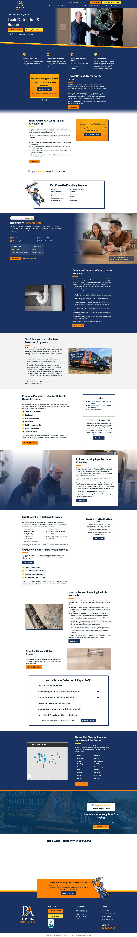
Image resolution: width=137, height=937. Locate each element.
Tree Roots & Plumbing (94, 410)
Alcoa (79, 755)
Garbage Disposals (56, 200)
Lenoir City (80, 775)
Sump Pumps (73, 194)
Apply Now (15, 258)
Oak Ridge (97, 764)
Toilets (72, 196)
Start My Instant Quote (111, 2)
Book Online (95, 2)
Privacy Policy (88, 935)
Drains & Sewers (67, 6)
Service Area (100, 6)
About (51, 6)
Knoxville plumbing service (80, 101)
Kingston (80, 772)
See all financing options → (30, 258)
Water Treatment (90, 6)
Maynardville (98, 761)
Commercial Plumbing (57, 198)
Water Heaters (78, 6)
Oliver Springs (98, 767)
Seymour (97, 778)
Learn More (99, 438)
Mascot (96, 758)
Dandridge (80, 764)
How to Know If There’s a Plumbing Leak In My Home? (99, 402)
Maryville (97, 755)
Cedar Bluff (80, 758)
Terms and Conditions (80, 935)
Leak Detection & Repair (77, 189)
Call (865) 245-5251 (15, 30)
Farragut (80, 767)
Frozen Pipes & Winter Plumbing (57, 195)
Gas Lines (54, 203)
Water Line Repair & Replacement (76, 199)
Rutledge (97, 772)
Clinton (79, 761)
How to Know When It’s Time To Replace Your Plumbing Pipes (99, 406)
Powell (96, 769)
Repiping (72, 191)
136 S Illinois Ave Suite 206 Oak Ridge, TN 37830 (82, 916)
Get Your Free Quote (92, 134)
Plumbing (57, 6)
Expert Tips (109, 6)
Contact (117, 6)
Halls (78, 769)
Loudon (79, 778)
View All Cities (81, 784)
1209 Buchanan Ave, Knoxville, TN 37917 (81, 911)
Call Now (77, 2)
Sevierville (97, 775)
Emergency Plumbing (57, 191)
